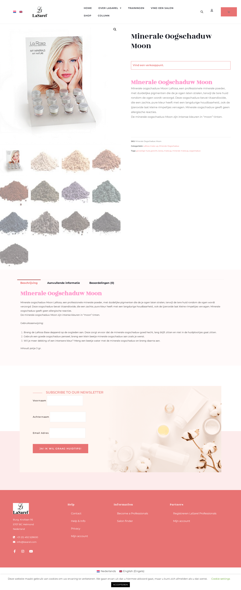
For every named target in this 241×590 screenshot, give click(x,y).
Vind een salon (162, 8)
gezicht (154, 151)
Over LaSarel (108, 8)
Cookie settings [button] (220, 578)
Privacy (75, 528)
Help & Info (78, 521)
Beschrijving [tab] (29, 282)
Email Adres (41, 432)
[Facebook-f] (14, 551)
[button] (201, 11)
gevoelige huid (143, 151)
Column (104, 15)
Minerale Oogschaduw (169, 146)
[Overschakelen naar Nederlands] (14, 12)
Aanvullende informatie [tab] (63, 282)
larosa (160, 151)
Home (88, 8)
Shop (87, 15)
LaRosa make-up (150, 146)
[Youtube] (31, 551)
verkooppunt (154, 65)
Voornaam (39, 400)
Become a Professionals (132, 513)
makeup (167, 151)
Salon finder (125, 521)
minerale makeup (180, 151)
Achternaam (41, 416)
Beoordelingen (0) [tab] (101, 282)
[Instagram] (22, 551)
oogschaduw (195, 151)
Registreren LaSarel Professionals (194, 513)
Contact (76, 513)
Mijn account (79, 536)
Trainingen (136, 8)
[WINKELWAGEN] (229, 11)
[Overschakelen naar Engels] (21, 12)
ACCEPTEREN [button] (120, 584)
